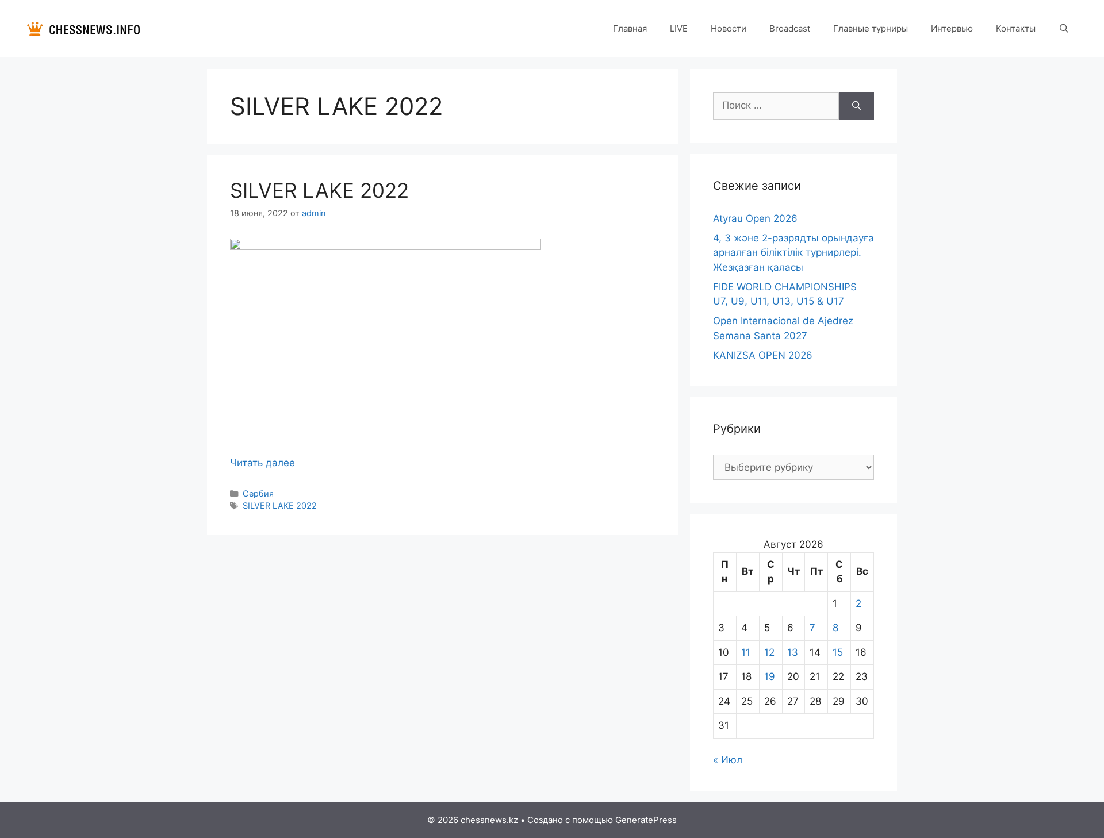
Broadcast (789, 28)
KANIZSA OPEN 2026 (762, 355)
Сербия (258, 493)
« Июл (727, 760)
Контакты (1016, 28)
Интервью (952, 28)
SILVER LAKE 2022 (319, 190)
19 (769, 676)
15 (838, 652)
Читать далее (262, 462)
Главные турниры (870, 28)
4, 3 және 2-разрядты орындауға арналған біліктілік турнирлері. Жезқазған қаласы (793, 252)
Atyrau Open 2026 (755, 218)
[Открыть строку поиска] (1064, 28)
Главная (630, 28)
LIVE (679, 28)
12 (769, 652)
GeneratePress (646, 819)
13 (792, 652)
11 (745, 652)
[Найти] (856, 106)
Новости (728, 28)
